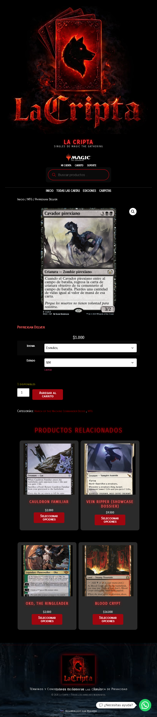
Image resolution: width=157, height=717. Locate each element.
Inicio (21, 199)
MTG (30, 199)
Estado (31, 360)
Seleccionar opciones (49, 517)
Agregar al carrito (47, 394)
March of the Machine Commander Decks (59, 411)
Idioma (31, 346)
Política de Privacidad (110, 689)
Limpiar (48, 369)
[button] (133, 211)
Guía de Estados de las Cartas (78, 689)
